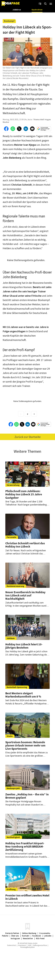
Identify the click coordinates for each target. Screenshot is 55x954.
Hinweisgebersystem (27, 947)
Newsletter (28, 938)
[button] (50, 3)
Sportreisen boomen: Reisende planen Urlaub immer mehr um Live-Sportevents (25, 745)
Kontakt (25, 935)
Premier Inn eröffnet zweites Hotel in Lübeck (27, 896)
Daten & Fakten (12, 933)
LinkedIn (47, 935)
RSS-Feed (40, 938)
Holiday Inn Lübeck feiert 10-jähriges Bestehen (23, 645)
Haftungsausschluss (40, 945)
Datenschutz (11, 945)
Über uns (15, 935)
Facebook (36, 935)
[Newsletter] (40, 3)
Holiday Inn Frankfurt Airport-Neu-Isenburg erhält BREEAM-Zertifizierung (24, 846)
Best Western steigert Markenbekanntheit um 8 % (23, 694)
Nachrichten (37, 9)
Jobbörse (17, 9)
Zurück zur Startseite (28, 437)
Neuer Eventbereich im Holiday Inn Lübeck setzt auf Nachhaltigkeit (25, 595)
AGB (29, 945)
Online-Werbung (29, 933)
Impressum (22, 945)
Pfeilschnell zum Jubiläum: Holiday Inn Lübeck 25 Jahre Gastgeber (23, 494)
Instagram (15, 938)
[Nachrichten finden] (45, 3)
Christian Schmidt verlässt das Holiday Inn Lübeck (25, 544)
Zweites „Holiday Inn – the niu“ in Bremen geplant (27, 795)
